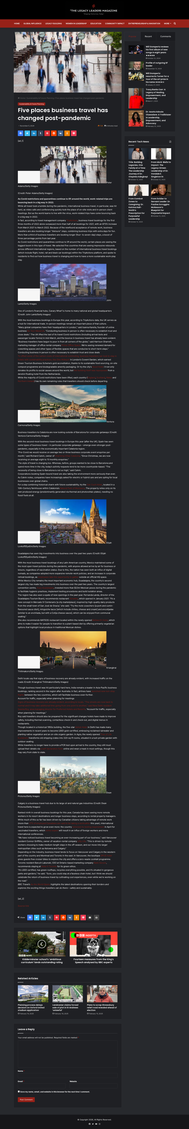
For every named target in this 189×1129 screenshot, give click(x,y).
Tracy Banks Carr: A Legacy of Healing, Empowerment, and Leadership (156, 94)
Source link (23, 906)
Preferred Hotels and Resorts (70, 709)
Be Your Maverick (35, 331)
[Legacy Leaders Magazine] (94, 9)
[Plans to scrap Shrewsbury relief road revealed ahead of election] (102, 993)
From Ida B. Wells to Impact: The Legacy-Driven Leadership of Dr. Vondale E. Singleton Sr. (161, 169)
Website (73, 1081)
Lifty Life (81, 841)
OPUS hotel (106, 855)
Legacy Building (53, 23)
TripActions (71, 220)
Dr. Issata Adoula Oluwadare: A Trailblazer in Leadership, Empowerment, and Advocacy (158, 117)
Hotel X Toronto (49, 866)
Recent (148, 36)
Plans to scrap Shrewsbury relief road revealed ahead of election (102, 1008)
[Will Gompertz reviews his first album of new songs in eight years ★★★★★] (136, 49)
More (166, 23)
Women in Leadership (76, 23)
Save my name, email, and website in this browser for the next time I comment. (55, 1092)
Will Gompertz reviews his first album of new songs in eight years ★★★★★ (157, 51)
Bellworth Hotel (100, 620)
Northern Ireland (26, 381)
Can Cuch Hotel (94, 484)
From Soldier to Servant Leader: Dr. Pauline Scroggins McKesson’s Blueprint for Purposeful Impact (160, 206)
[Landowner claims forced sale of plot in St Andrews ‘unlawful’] (67, 993)
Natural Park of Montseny (72, 488)
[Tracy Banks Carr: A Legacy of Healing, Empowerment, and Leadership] (136, 98)
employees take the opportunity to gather (58, 577)
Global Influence (33, 23)
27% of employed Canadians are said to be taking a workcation (59, 823)
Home (17, 23)
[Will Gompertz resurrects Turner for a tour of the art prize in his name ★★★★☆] (136, 76)
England (91, 377)
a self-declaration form (52, 748)
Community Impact (115, 23)
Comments (165, 36)
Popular (132, 36)
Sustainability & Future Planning (40, 98)
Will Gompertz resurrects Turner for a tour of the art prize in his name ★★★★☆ (157, 77)
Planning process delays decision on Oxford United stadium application (31, 1008)
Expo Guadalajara (45, 587)
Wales (109, 377)
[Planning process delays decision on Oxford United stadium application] (33, 993)
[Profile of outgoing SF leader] (136, 65)
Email (21, 1081)
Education (95, 23)
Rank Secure (100, 862)
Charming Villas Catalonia (67, 456)
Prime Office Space (71, 345)
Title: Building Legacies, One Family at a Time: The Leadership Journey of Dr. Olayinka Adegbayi (138, 169)
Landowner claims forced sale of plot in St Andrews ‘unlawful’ (65, 1008)
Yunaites (73, 598)
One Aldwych (63, 359)
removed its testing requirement (88, 827)
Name (21, 1071)
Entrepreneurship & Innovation (144, 23)
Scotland (100, 377)
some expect (52, 830)
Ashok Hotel (81, 727)
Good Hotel (97, 366)
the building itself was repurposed (90, 370)
